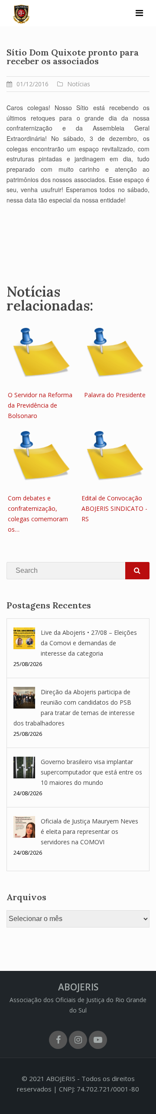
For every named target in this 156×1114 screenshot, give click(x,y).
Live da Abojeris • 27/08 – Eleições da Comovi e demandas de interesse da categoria (89, 642)
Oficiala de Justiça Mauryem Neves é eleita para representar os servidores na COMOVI (89, 831)
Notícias (78, 84)
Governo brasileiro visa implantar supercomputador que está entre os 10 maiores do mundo (91, 772)
